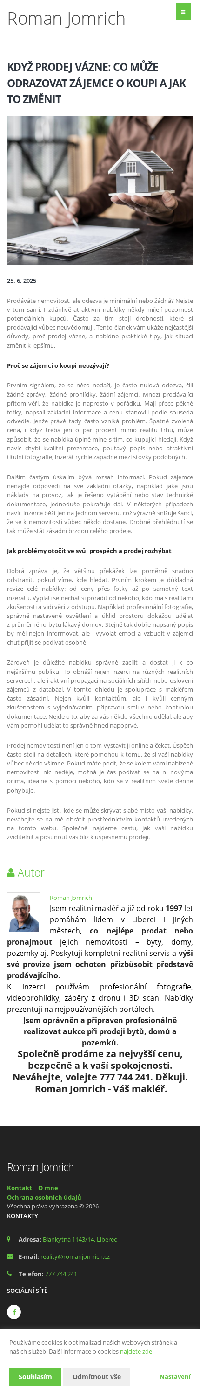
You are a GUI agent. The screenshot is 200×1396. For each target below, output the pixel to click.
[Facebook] (14, 1312)
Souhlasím (35, 1376)
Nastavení (175, 1376)
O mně (48, 1188)
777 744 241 (61, 1274)
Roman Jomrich (71, 897)
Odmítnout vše (97, 1376)
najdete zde (136, 1351)
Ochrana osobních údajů (44, 1197)
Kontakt (19, 1188)
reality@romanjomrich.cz (75, 1256)
